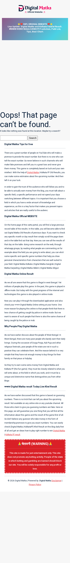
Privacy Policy (35, 484)
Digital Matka (33, 172)
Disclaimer (56, 481)
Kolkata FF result (12, 434)
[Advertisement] (35, 75)
